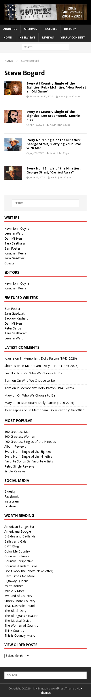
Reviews (48, 37)
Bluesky (9, 491)
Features (50, 29)
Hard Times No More (19, 576)
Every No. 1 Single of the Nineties (28, 456)
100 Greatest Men (17, 431)
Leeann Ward (13, 233)
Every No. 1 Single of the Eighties (27, 451)
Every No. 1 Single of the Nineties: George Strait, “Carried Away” (54, 170)
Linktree (10, 506)
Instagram (11, 501)
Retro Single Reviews (19, 466)
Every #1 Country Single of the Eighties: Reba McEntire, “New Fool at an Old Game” (56, 87)
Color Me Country (17, 551)
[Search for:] (45, 47)
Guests (9, 263)
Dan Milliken (13, 238)
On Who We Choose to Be (43, 373)
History (70, 29)
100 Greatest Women (19, 436)
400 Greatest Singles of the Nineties (30, 441)
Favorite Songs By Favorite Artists (28, 461)
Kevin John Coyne (69, 96)
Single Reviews (14, 471)
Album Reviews (15, 446)
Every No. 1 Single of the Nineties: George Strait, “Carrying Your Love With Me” (54, 144)
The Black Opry (15, 610)
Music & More (14, 591)
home (8, 37)
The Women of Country (21, 625)
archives (30, 29)
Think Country (14, 630)
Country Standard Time (21, 566)
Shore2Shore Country (19, 601)
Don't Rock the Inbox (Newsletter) (28, 571)
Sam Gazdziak (14, 258)
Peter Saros (12, 328)
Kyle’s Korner (13, 586)
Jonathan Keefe (15, 253)
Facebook (11, 496)
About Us (10, 29)
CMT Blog (11, 546)
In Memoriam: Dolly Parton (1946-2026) (48, 358)
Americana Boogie (17, 531)
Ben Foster (12, 248)
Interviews (27, 37)
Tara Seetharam (16, 243)
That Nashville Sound (19, 606)
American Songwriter (19, 526)
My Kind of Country (18, 596)
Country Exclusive (16, 556)
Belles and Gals (15, 541)
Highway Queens (16, 581)
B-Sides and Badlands (20, 536)
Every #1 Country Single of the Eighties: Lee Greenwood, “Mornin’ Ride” (54, 116)
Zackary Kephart (16, 318)
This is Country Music (19, 635)
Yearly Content (73, 37)
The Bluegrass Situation (21, 616)
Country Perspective (18, 561)
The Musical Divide (17, 620)
